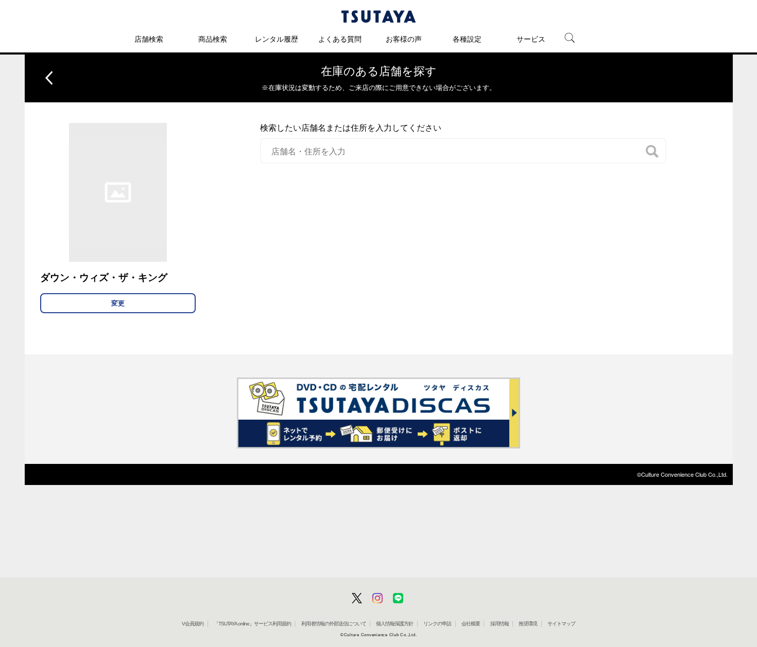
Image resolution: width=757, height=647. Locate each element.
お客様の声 (404, 39)
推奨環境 (528, 623)
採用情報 (499, 623)
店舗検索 (148, 39)
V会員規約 (192, 623)
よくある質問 (340, 39)
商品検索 (212, 39)
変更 (118, 303)
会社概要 (470, 623)
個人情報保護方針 (394, 623)
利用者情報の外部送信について (333, 623)
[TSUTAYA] (378, 16)
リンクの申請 (437, 623)
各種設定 (467, 39)
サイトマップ (561, 623)
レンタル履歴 (276, 39)
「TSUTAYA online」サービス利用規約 (252, 623)
